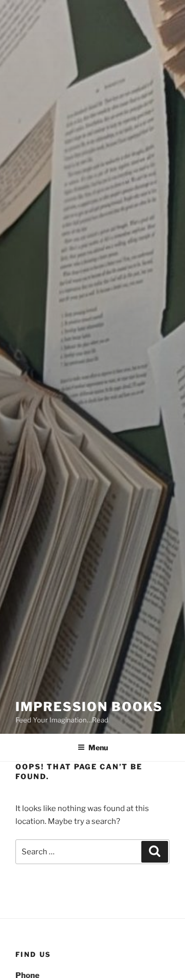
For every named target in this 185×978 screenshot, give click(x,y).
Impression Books (89, 706)
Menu (98, 747)
